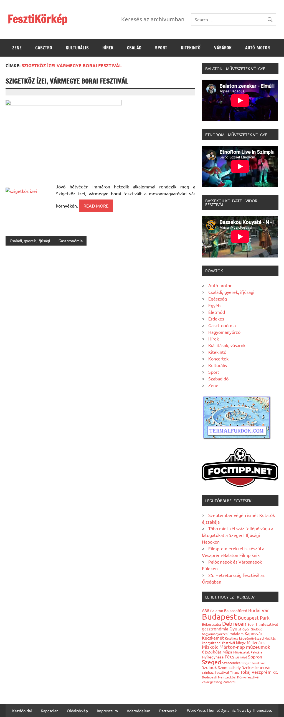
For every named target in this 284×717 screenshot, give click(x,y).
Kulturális (77, 48)
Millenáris (256, 642)
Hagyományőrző (224, 332)
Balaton (216, 610)
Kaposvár (253, 633)
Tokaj (245, 672)
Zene (17, 48)
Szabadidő (218, 378)
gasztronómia (215, 628)
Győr (246, 629)
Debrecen (234, 623)
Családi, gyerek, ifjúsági (30, 240)
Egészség (217, 298)
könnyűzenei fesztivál (218, 642)
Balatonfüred (235, 610)
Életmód (216, 312)
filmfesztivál (267, 624)
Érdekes (216, 318)
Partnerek (168, 711)
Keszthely (231, 638)
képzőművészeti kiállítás (257, 638)
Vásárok (223, 48)
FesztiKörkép (37, 19)
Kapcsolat (49, 711)
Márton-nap (232, 647)
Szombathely (229, 667)
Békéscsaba (211, 624)
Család (134, 48)
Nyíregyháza (213, 656)
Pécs (229, 656)
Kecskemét (213, 637)
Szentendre (231, 662)
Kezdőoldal (22, 711)
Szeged (211, 661)
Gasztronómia (71, 240)
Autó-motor (257, 48)
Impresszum (107, 711)
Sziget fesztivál (253, 663)
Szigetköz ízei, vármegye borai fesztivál (67, 81)
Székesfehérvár (256, 667)
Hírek (107, 48)
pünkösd (241, 657)
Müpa (227, 651)
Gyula (235, 628)
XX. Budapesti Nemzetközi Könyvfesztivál (240, 674)
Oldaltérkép (77, 711)
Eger (251, 624)
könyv (241, 642)
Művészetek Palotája (247, 652)
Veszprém (262, 672)
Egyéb (214, 305)
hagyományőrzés (214, 634)
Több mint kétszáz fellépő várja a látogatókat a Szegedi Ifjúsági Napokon (237, 535)
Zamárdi (229, 682)
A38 (205, 610)
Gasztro (43, 48)
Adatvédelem (138, 711)
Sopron (255, 656)
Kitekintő (191, 48)
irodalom (236, 633)
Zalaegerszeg (212, 682)
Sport (161, 48)
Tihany (234, 672)
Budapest (219, 616)
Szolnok (209, 667)
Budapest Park (254, 617)
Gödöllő (256, 629)
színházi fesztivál (215, 672)
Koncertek (218, 358)
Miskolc (210, 647)
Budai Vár (258, 610)
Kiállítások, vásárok (226, 345)
